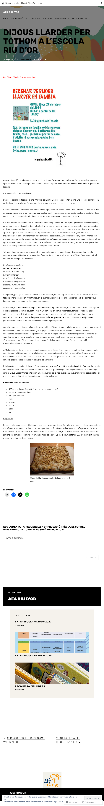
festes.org (25, 200)
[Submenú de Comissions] (68, 18)
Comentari (91, 557)
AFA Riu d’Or (40, 59)
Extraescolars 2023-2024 (33, 655)
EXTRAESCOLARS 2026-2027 (33, 621)
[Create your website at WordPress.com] (52, 3)
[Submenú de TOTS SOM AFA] (86, 18)
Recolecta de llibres (30, 686)
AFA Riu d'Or (11, 12)
